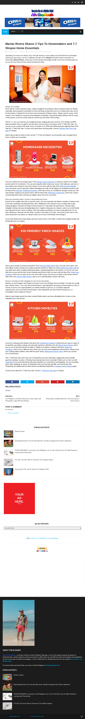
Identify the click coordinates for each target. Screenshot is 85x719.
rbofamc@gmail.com (52, 665)
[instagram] (82, 2)
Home (5, 32)
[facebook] (72, 2)
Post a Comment (13, 413)
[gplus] (78, 2)
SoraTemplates (14, 716)
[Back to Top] (81, 716)
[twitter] (75, 2)
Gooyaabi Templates (37, 716)
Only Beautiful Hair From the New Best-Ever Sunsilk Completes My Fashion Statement (43, 441)
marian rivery (42, 52)
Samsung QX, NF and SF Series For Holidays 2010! (32, 469)
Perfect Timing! (20, 431)
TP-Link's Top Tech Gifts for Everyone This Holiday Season (34, 460)
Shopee (49, 52)
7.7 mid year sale (33, 52)
